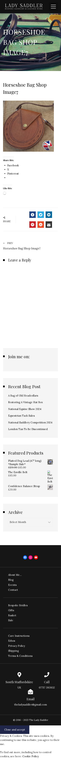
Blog (11, 579)
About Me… (15, 574)
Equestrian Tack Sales (21, 415)
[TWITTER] (40, 214)
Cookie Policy (30, 756)
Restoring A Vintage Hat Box (25, 402)
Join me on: (19, 356)
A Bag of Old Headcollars (23, 395)
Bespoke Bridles (18, 605)
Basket (12, 615)
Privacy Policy (16, 645)
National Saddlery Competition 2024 (30, 422)
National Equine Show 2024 (24, 409)
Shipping (13, 650)
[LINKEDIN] (49, 214)
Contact (13, 589)
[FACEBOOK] (32, 214)
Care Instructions (18, 635)
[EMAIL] (49, 224)
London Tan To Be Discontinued (28, 429)
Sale (10, 620)
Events (12, 584)
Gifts (11, 610)
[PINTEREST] (32, 224)
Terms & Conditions (20, 655)
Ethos (11, 640)
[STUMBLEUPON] (40, 224)
